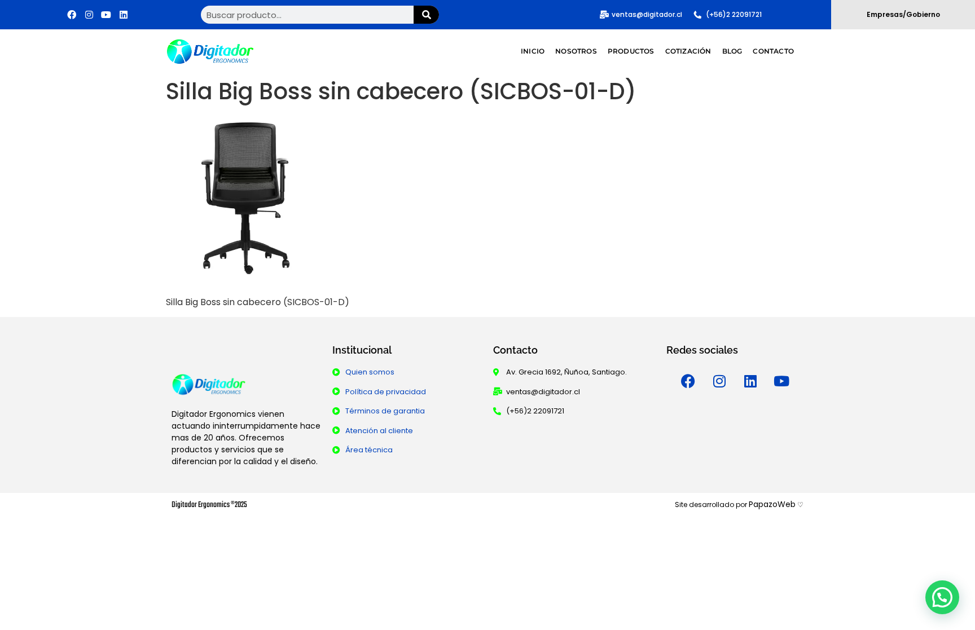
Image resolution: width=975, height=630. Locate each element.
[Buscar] (426, 15)
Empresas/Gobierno (903, 14)
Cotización (688, 51)
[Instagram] (89, 14)
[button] (942, 597)
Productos (631, 51)
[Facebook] (71, 14)
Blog (732, 51)
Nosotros (576, 51)
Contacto (773, 51)
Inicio (532, 51)
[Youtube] (106, 14)
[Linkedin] (123, 14)
